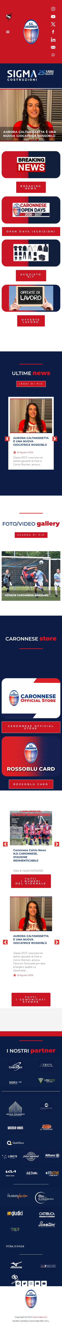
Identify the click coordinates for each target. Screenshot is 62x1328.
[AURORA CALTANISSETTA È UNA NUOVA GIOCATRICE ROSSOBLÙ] (31, 914)
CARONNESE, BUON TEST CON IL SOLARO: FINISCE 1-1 (36, 441)
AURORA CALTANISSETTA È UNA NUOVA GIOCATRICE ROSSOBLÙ (31, 939)
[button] (7, 32)
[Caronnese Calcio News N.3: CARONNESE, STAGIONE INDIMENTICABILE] (31, 828)
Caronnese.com (39, 1317)
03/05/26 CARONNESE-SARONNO (26, 595)
